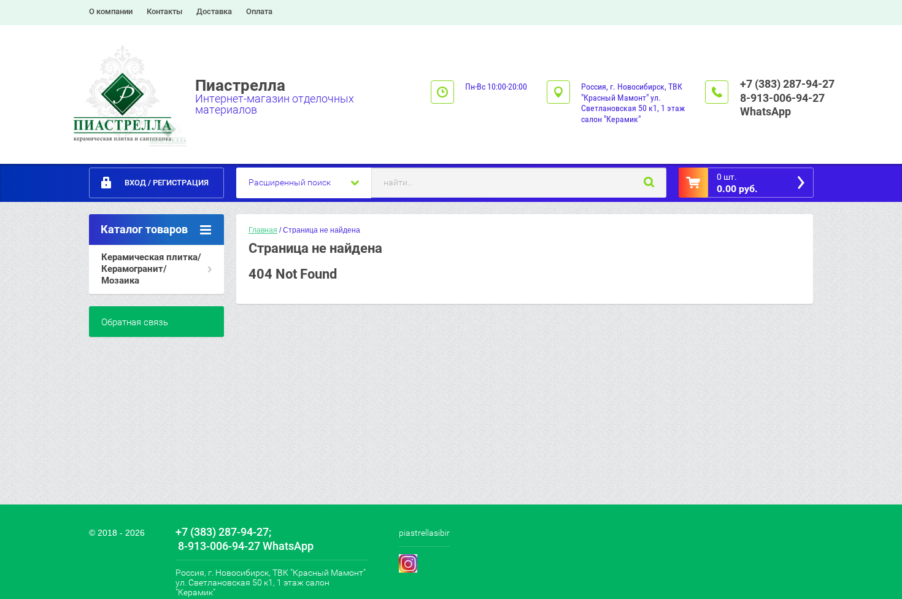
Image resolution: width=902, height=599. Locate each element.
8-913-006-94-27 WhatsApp (782, 104)
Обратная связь (134, 322)
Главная (263, 230)
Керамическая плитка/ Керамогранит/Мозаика (151, 269)
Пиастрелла (240, 85)
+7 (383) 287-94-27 (787, 83)
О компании (111, 11)
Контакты (164, 11)
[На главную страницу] (124, 91)
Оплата (259, 11)
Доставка (214, 11)
